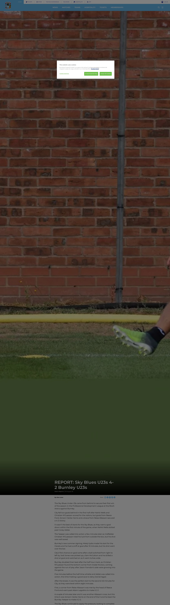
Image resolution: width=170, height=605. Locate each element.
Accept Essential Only (91, 73)
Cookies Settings (64, 73)
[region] (85, 70)
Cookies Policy (95, 68)
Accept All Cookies (106, 73)
